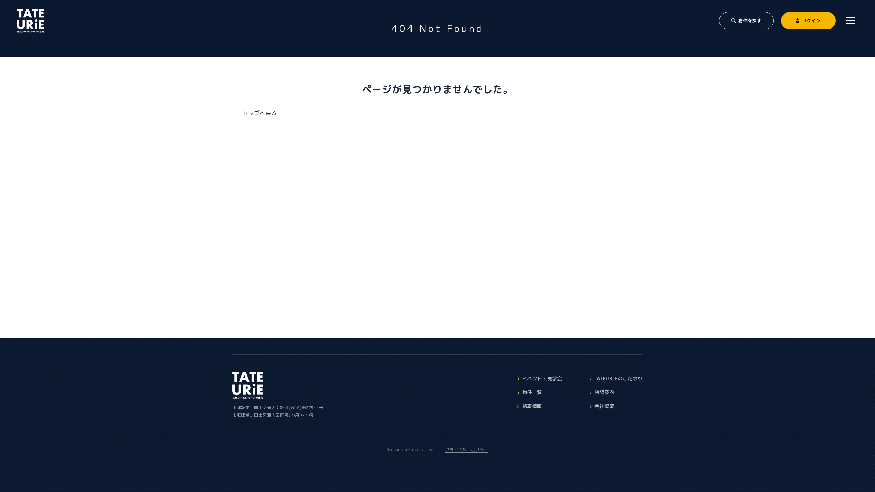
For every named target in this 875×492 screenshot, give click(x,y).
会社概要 (604, 406)
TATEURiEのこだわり (618, 378)
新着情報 (532, 406)
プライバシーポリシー (466, 450)
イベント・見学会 (542, 378)
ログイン (811, 20)
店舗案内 (604, 392)
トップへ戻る (260, 113)
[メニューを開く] (850, 20)
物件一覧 (532, 392)
